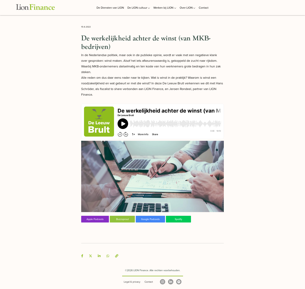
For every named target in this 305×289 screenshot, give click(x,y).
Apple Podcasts (95, 219)
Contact (203, 8)
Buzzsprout (122, 219)
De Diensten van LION (110, 8)
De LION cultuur (137, 8)
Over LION (186, 8)
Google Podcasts (150, 219)
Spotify (178, 219)
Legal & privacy (132, 282)
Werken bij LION (163, 8)
